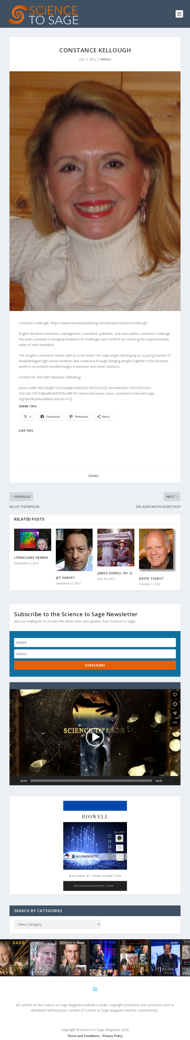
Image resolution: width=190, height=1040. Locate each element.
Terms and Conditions (83, 1036)
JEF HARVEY (65, 577)
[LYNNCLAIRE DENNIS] (32, 540)
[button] (95, 737)
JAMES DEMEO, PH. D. (115, 573)
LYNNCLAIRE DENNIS (31, 557)
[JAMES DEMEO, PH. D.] (115, 547)
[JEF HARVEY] (74, 550)
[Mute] (167, 780)
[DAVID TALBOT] (157, 550)
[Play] (16, 780)
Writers (105, 59)
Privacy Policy (112, 1036)
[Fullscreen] (175, 780)
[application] (95, 737)
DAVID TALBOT (151, 578)
